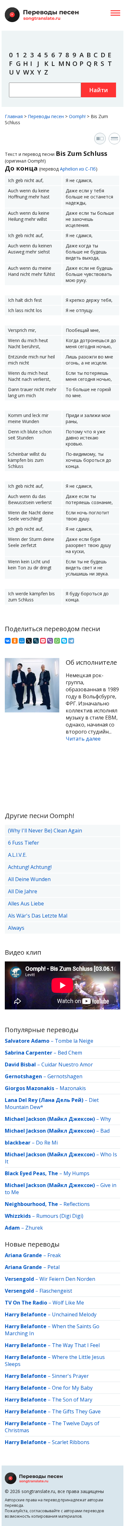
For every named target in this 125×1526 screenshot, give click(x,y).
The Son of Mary (72, 1399)
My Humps (76, 1173)
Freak (54, 1255)
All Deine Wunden (29, 879)
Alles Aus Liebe (26, 903)
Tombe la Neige (74, 1040)
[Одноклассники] (15, 641)
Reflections (76, 1204)
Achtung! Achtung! (30, 867)
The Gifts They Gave (76, 1411)
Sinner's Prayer (70, 1375)
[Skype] (64, 641)
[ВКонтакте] (8, 641)
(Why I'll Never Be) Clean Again (45, 830)
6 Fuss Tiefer (23, 842)
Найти (98, 90)
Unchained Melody (74, 1314)
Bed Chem (70, 1052)
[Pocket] (43, 641)
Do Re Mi (47, 1142)
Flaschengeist (55, 1290)
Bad (105, 1130)
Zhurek (34, 1227)
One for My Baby (72, 1387)
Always (16, 927)
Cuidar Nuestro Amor (67, 1064)
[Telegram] (71, 641)
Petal (53, 1267)
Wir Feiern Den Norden (67, 1278)
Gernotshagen (64, 1076)
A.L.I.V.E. (17, 854)
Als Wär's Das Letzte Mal (37, 915)
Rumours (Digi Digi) (59, 1215)
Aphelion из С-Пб (78, 169)
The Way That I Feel (76, 1345)
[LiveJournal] (36, 641)
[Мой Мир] (22, 641)
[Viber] (50, 641)
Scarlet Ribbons (70, 1442)
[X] (29, 641)
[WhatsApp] (57, 641)
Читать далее (83, 738)
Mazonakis (73, 1088)
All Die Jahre (22, 891)
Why (105, 1118)
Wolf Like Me (68, 1302)
